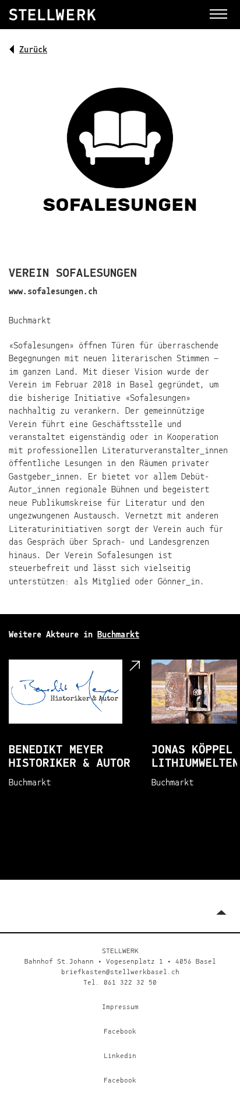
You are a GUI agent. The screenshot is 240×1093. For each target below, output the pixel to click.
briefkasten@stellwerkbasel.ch (120, 972)
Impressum (120, 1007)
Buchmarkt (118, 634)
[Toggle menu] (218, 13)
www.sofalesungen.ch (53, 291)
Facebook (120, 1031)
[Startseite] (78, 14)
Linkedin (120, 1056)
